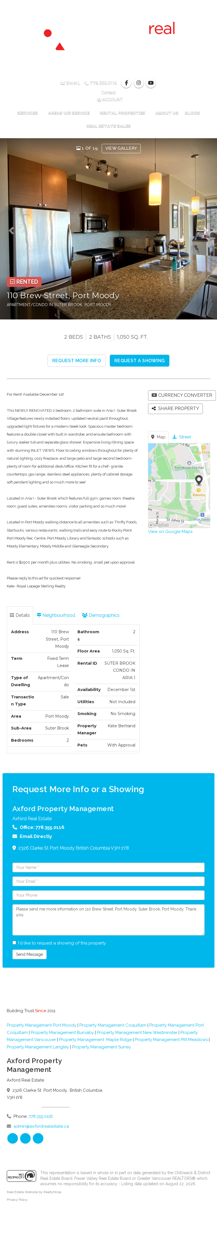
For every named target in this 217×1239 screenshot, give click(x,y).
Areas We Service (69, 112)
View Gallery (121, 148)
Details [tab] (22, 615)
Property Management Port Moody (41, 1025)
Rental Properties (123, 112)
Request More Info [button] (76, 360)
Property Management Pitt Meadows (171, 1039)
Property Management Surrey (101, 1047)
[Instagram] (139, 83)
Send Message (29, 954)
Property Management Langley (38, 1047)
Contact (108, 92)
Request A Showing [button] (139, 360)
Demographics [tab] (104, 615)
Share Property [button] (178, 408)
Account (112, 99)
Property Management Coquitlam (112, 1025)
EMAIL (72, 83)
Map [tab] (161, 437)
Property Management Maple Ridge (95, 1039)
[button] (13, 228)
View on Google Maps (170, 531)
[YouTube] (150, 83)
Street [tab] (184, 437)
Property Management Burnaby (62, 1032)
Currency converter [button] (185, 395)
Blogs (192, 112)
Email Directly (36, 836)
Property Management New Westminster (137, 1032)
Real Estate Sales (108, 125)
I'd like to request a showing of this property (62, 943)
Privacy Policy (17, 1200)
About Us (167, 112)
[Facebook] (127, 83)
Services (28, 112)
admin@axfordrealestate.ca (41, 1126)
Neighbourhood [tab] (58, 615)
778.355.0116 (103, 83)
